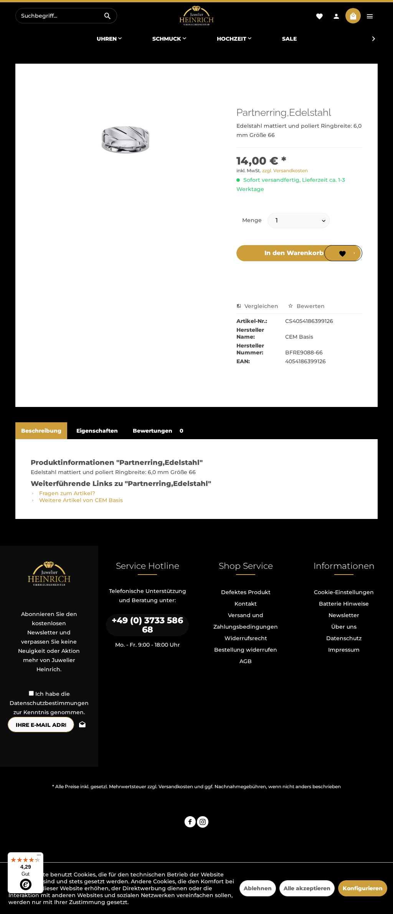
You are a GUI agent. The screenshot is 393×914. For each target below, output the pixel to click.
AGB (245, 661)
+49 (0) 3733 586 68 (147, 625)
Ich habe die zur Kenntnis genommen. (49, 703)
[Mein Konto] (336, 15)
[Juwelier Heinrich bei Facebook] (190, 823)
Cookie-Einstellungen (344, 592)
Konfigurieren (363, 888)
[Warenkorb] (353, 15)
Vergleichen (260, 306)
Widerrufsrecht (246, 638)
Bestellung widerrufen (245, 649)
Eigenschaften (97, 430)
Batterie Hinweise (344, 603)
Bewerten (310, 306)
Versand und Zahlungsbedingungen (245, 621)
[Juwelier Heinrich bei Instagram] (202, 823)
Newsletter (344, 615)
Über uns (344, 626)
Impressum (344, 649)
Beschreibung (41, 430)
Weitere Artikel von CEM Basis (80, 500)
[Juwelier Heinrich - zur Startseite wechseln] (196, 16)
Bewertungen (158, 430)
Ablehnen (258, 888)
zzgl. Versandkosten (285, 170)
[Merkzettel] (319, 15)
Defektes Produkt (246, 592)
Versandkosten (176, 786)
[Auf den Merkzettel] (343, 253)
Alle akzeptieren (307, 888)
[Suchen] (107, 15)
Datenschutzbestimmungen (49, 703)
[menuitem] (66, 15)
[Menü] (38, 856)
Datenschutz (344, 638)
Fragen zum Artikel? (66, 493)
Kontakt (245, 603)
